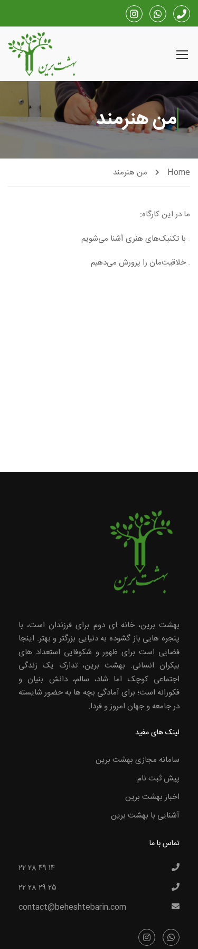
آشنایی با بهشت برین (145, 815)
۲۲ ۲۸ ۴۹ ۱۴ (36, 868)
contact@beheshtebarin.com (72, 907)
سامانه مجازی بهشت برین (138, 760)
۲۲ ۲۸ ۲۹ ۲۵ (37, 888)
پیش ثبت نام (158, 778)
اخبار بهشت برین (152, 797)
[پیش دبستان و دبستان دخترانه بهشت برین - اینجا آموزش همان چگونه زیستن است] (42, 55)
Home (178, 172)
